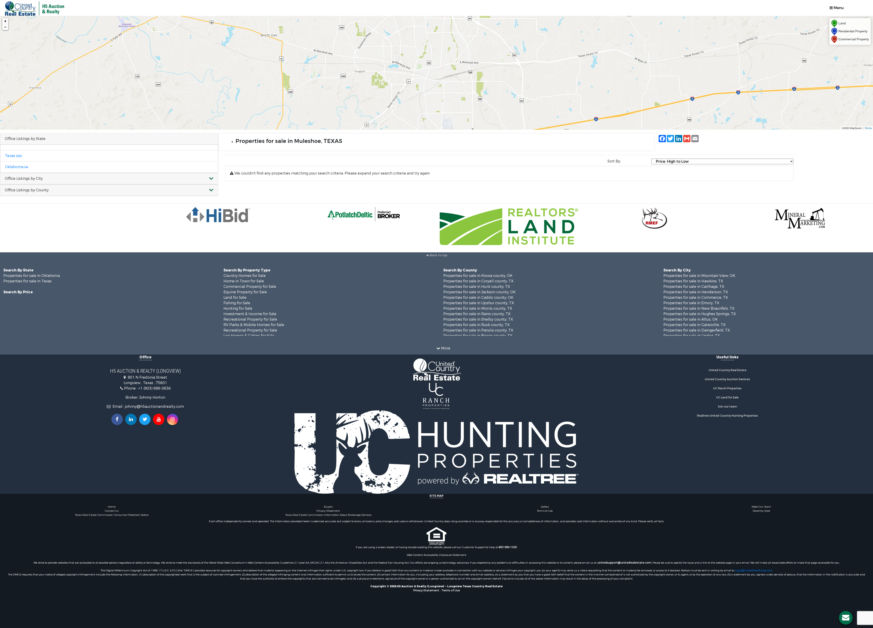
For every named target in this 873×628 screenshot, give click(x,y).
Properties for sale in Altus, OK (690, 319)
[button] (109, 178)
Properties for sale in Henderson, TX (695, 292)
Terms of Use (545, 511)
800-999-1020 (508, 547)
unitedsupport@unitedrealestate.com (624, 563)
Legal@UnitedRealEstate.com (754, 570)
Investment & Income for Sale (249, 313)
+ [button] (5, 21)
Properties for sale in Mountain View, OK (699, 275)
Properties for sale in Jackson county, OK (479, 292)
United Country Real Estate (727, 370)
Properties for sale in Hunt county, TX (476, 286)
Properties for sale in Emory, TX (691, 303)
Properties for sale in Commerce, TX (695, 297)
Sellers (545, 507)
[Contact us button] (846, 618)
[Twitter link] (145, 419)
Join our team (727, 406)
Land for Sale (234, 297)
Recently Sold (761, 511)
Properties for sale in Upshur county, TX (478, 303)
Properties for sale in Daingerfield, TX (696, 330)
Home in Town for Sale (243, 281)
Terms (868, 128)
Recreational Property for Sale (250, 319)
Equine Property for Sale (245, 292)
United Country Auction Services (727, 379)
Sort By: (614, 161)
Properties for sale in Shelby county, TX (478, 319)
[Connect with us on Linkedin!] (131, 419)
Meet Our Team (761, 507)
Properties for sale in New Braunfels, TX (699, 308)
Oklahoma (16, 167)
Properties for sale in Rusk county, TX (476, 324)
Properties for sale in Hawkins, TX (693, 281)
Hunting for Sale (237, 308)
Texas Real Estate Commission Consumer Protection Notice (111, 515)
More (445, 348)
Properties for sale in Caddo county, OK (478, 297)
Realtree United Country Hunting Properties (727, 416)
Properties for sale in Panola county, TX (478, 330)
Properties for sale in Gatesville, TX (694, 324)
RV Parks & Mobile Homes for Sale (253, 324)
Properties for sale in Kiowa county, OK (477, 275)
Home (111, 507)
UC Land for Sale (727, 397)
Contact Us (111, 511)
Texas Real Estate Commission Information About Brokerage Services (328, 515)
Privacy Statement (328, 511)
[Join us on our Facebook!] (117, 419)
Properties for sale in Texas (27, 281)
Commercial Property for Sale (249, 286)
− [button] (5, 27)
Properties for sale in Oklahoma (31, 275)
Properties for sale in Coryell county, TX (478, 281)
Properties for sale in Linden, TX (691, 335)
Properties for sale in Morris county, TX (477, 308)
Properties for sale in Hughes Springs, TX (699, 313)
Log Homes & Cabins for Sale (248, 335)
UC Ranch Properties (727, 388)
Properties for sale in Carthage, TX (693, 286)
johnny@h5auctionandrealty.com (154, 406)
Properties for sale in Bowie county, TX (477, 335)
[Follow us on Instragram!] (172, 419)
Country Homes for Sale (244, 275)
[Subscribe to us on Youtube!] (158, 419)
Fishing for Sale (236, 303)
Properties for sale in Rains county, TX (477, 313)
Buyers (328, 507)
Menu (838, 7)
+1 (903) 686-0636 (154, 388)
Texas (13, 155)
